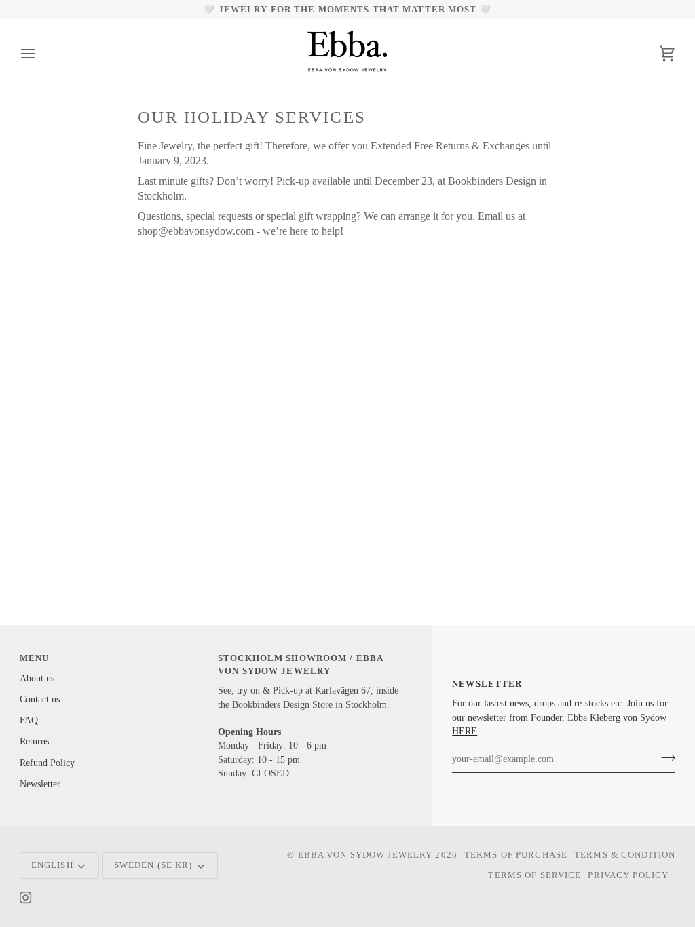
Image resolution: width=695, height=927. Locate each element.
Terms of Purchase (515, 855)
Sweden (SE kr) (153, 865)
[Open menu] (40, 53)
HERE (464, 731)
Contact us (40, 699)
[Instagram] (26, 898)
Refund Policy (47, 763)
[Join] (664, 757)
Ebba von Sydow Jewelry (365, 855)
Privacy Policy (628, 875)
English (52, 865)
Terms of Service (534, 875)
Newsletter (40, 784)
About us (37, 678)
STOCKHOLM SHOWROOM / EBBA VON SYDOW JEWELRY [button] (300, 665)
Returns (34, 741)
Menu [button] (35, 658)
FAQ (29, 720)
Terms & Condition (624, 855)
